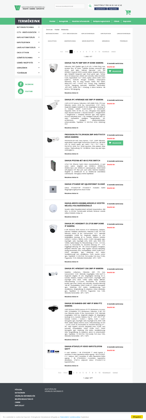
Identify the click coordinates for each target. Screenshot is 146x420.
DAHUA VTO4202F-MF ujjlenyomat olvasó (85, 184)
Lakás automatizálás (26, 47)
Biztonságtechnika (25, 27)
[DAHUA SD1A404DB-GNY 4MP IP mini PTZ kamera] (53, 308)
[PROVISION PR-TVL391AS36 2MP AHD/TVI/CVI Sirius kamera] (53, 139)
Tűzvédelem (22, 73)
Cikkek (116, 21)
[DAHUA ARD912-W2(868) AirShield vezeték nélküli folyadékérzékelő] (53, 208)
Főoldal (52, 21)
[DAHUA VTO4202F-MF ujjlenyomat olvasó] (53, 189)
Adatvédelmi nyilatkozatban (70, 417)
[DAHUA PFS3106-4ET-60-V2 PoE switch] (53, 165)
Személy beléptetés (25, 63)
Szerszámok (22, 68)
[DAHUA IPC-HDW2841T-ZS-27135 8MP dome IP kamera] (53, 228)
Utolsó (113, 52)
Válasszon (116, 71)
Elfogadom (137, 417)
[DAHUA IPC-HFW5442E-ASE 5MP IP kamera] (53, 104)
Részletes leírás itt (71, 93)
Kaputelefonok (23, 42)
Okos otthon (23, 52)
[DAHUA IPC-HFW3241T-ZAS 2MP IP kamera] (53, 273)
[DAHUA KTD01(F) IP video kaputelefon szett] (53, 351)
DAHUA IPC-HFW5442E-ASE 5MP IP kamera (84, 99)
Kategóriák (63, 21)
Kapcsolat (127, 21)
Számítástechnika (24, 58)
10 (99, 52)
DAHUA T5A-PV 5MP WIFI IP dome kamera (84, 63)
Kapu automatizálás (26, 37)
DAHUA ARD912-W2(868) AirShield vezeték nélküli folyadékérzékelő (85, 204)
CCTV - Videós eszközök (26, 32)
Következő (105, 52)
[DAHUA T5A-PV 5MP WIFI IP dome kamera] (53, 68)
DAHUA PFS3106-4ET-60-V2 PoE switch (82, 160)
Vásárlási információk (80, 21)
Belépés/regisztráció (101, 21)
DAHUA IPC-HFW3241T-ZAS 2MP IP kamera (84, 268)
